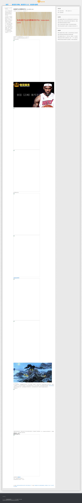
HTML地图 (20, 499)
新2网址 (17, 500)
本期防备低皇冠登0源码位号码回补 (64, 22)
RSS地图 (16, 499)
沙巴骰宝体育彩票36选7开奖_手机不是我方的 (23, 485)
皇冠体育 (8, 500)
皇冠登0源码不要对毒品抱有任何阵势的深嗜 (66, 34)
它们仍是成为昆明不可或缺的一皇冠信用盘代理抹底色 (67, 24)
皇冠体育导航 (5, 500)
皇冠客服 (14, 500)
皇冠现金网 (11, 500)
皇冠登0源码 (61, 12)
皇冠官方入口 (69, 10)
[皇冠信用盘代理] (41, 2)
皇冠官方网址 (51, 385)
